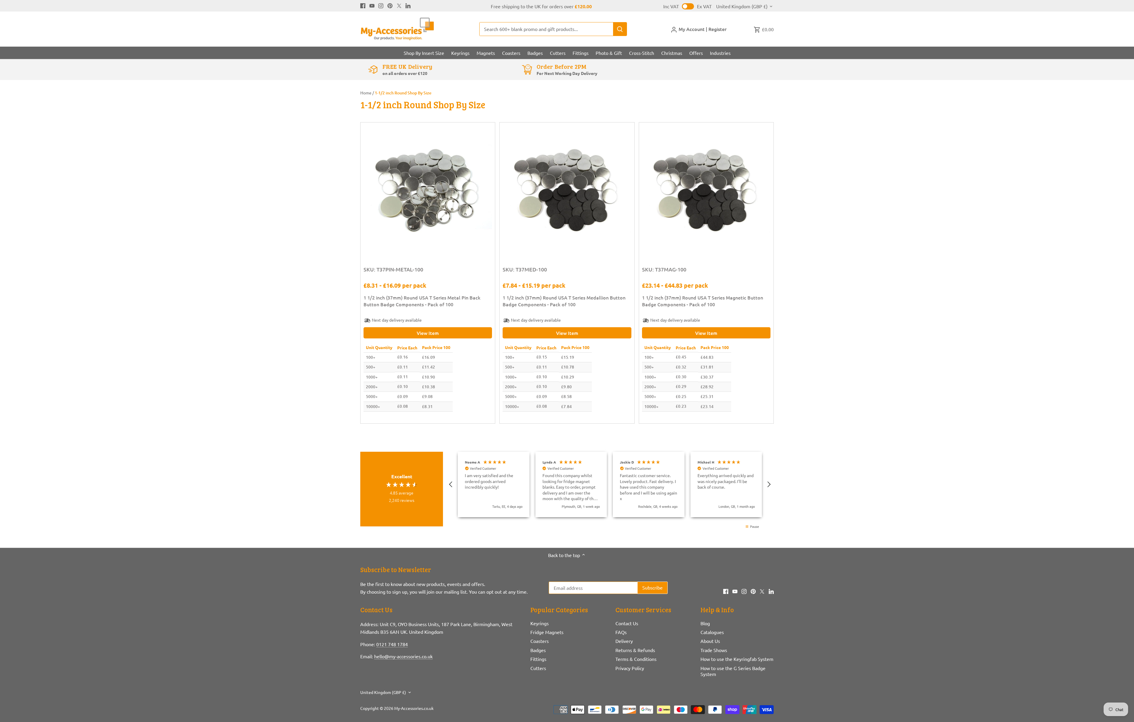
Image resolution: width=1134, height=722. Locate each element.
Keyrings (539, 623)
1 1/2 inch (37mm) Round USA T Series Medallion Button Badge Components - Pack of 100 (564, 300)
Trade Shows (713, 650)
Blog (705, 623)
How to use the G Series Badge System (732, 671)
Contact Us (626, 623)
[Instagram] (380, 5)
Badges (538, 650)
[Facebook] (362, 5)
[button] (451, 484)
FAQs (621, 632)
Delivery (624, 641)
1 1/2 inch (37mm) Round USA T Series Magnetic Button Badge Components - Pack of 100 (702, 300)
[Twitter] (399, 5)
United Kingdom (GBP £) (742, 6)
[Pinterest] (389, 5)
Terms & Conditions (635, 659)
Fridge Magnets (546, 632)
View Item (428, 333)
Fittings (538, 659)
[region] (610, 484)
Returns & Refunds (635, 650)
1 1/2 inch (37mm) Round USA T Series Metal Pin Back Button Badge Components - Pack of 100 (422, 300)
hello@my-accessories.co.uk (403, 656)
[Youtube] (371, 5)
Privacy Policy (629, 668)
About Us (710, 641)
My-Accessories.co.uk (414, 708)
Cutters (538, 668)
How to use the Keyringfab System (736, 659)
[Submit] (620, 29)
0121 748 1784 (392, 644)
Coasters (539, 641)
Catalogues (712, 632)
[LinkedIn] (407, 5)
